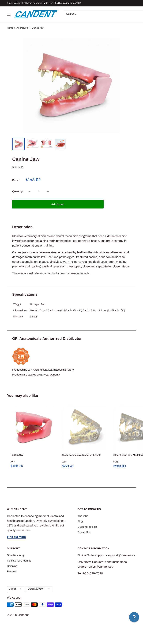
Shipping (12, 566)
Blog (80, 521)
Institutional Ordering (19, 560)
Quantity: (18, 191)
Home (10, 28)
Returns (11, 571)
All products (22, 28)
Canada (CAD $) (36, 589)
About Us (83, 516)
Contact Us (84, 532)
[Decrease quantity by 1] (29, 191)
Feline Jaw (17, 455)
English (12, 589)
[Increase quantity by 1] (48, 191)
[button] (134, 617)
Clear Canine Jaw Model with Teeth (81, 455)
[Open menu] (8, 14)
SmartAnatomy (15, 555)
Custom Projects (87, 526)
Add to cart (57, 204)
